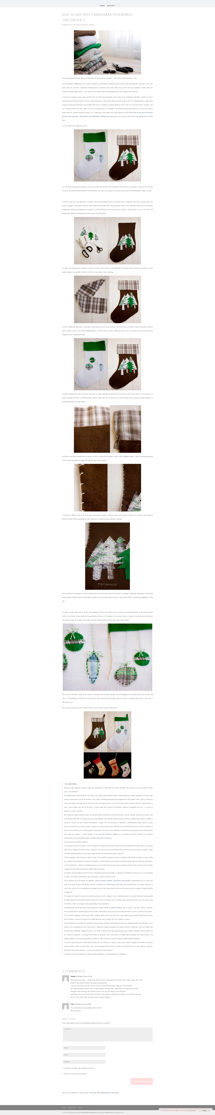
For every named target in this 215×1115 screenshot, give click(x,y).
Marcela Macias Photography (89, 1112)
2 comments (91, 24)
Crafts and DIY (84, 24)
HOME (102, 5)
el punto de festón (115, 907)
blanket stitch (128, 456)
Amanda (73, 976)
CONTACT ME (72, 1107)
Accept (204, 1110)
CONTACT (111, 5)
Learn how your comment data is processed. (104, 1093)
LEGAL (80, 1107)
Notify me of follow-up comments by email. (79, 1068)
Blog (78, 24)
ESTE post (70, 795)
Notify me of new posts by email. (75, 1074)
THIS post (78, 84)
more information (192, 1110)
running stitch (90, 331)
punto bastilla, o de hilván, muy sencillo (116, 880)
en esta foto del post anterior (107, 834)
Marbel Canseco (110, 1112)
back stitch (67, 402)
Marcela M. (66, 24)
